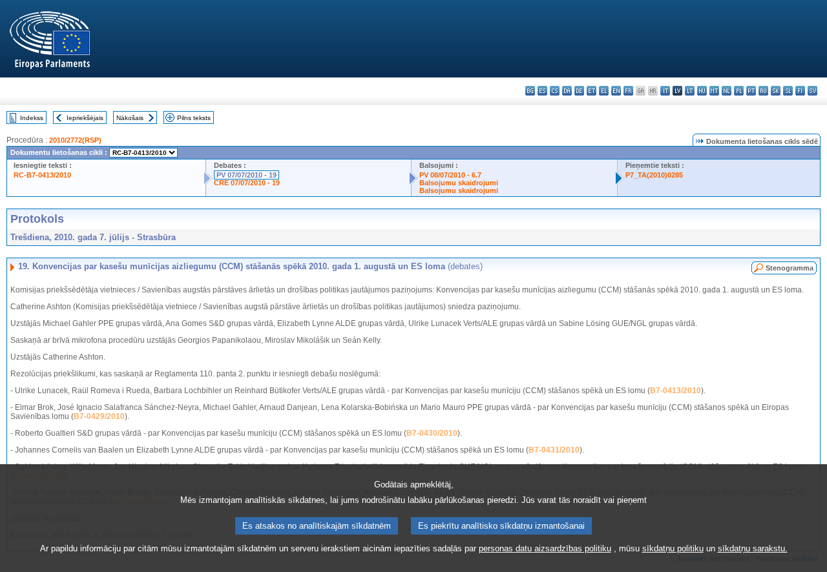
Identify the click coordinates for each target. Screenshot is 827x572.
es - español (542, 91)
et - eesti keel (591, 91)
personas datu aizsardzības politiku (545, 548)
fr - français (628, 91)
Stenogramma (789, 268)
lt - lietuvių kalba (690, 91)
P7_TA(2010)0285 (654, 175)
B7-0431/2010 (554, 450)
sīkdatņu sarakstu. (753, 548)
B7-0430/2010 (431, 433)
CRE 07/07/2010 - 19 (247, 183)
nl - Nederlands (726, 91)
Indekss (31, 117)
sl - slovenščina (788, 91)
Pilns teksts (194, 117)
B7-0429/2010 (99, 416)
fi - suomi (800, 91)
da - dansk (567, 91)
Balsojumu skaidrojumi (458, 183)
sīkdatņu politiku (673, 548)
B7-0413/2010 (675, 390)
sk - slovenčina (775, 91)
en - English (616, 91)
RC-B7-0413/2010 (42, 175)
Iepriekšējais (85, 117)
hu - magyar (702, 91)
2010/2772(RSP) (75, 140)
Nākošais (129, 117)
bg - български (530, 91)
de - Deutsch (579, 91)
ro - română (763, 91)
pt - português (751, 91)
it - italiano (665, 91)
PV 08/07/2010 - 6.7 (450, 175)
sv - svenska (812, 91)
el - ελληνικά (604, 91)
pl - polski (739, 91)
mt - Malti (714, 91)
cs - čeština (555, 91)
